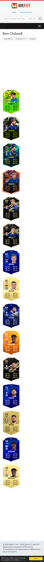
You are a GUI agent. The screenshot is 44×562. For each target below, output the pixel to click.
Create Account (26, 12)
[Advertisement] (22, 65)
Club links (8, 39)
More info (22, 560)
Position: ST (21, 39)
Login (14, 12)
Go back (32, 39)
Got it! (36, 558)
